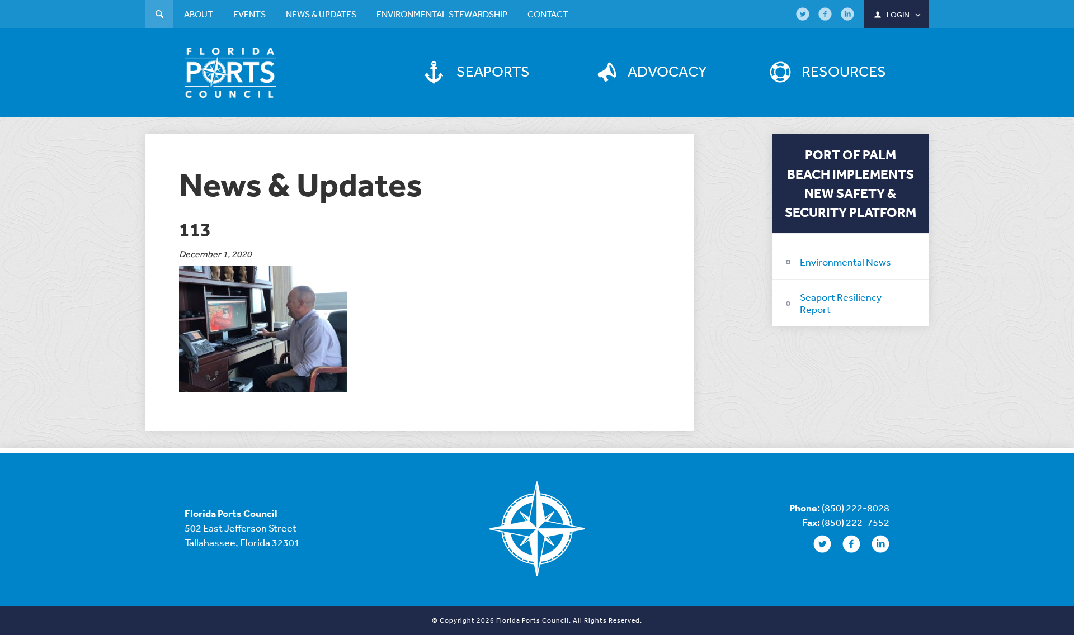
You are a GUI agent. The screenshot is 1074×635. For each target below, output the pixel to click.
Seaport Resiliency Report (841, 303)
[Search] (159, 15)
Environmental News (845, 261)
